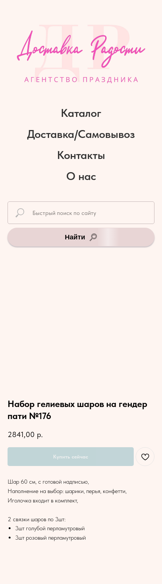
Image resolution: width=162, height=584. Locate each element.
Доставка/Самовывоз (81, 134)
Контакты (81, 155)
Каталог (81, 113)
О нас (81, 176)
